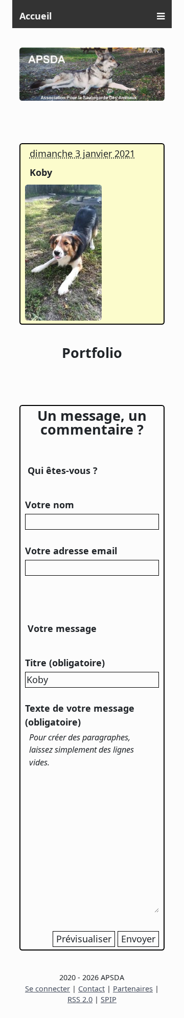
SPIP (109, 999)
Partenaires (133, 988)
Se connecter (47, 988)
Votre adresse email (71, 551)
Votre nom (49, 505)
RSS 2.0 (80, 999)
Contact (91, 988)
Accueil (35, 16)
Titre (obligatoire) (65, 663)
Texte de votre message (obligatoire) (79, 715)
